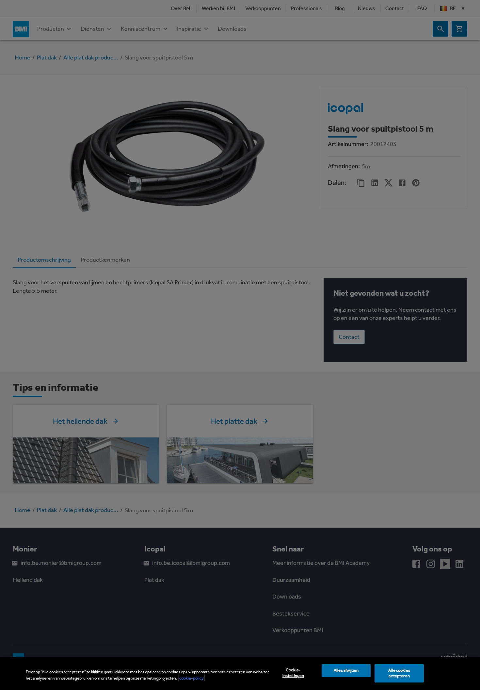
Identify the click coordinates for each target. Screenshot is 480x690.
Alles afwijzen (346, 670)
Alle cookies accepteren (399, 673)
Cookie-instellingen (293, 673)
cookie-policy (191, 678)
